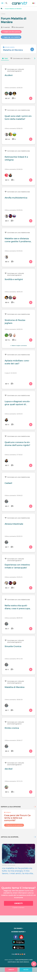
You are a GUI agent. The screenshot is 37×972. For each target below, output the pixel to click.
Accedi (25, 969)
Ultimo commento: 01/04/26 (13, 169)
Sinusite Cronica (13, 646)
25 (8, 751)
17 (8, 547)
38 (8, 262)
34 (8, 792)
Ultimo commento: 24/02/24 (13, 329)
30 (8, 180)
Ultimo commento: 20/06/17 (13, 740)
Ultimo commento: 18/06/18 (13, 699)
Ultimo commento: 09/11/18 (13, 659)
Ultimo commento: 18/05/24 (13, 291)
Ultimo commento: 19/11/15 (13, 781)
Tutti (6, 58)
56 (8, 302)
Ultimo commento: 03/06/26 (13, 128)
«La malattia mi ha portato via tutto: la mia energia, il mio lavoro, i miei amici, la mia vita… (18, 871)
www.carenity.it (10, 959)
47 (8, 588)
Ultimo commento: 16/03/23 (13, 414)
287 (8, 98)
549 (8, 139)
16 (8, 384)
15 (8, 669)
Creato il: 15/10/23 (11, 373)
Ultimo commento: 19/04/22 (13, 495)
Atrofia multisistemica (16, 197)
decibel (8, 769)
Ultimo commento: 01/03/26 (13, 210)
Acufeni (9, 75)
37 (8, 465)
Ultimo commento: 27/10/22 (13, 454)
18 (15, 139)
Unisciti (18, 903)
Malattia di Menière (13, 50)
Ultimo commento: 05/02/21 (13, 536)
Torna (3, 13)
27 (8, 506)
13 (15, 98)
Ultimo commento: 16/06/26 (13, 87)
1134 (8, 340)
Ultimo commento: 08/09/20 (13, 618)
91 (8, 221)
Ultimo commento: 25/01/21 (13, 577)
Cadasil (8, 483)
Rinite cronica (12, 728)
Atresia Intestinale (14, 524)
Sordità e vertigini (14, 279)
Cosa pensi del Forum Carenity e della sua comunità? (17, 818)
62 (15, 340)
